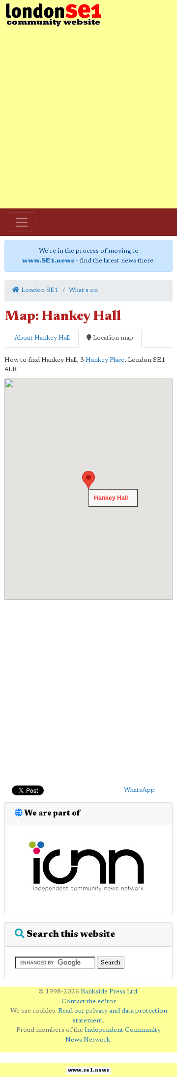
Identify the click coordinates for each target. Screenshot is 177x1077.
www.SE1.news (48, 261)
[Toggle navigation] (21, 222)
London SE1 (39, 290)
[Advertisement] (88, 117)
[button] (88, 480)
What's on (83, 290)
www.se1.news (88, 1070)
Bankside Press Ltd (109, 992)
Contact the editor (88, 1001)
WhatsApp (139, 790)
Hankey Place (105, 360)
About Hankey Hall (41, 338)
